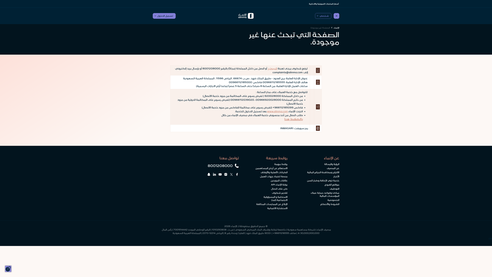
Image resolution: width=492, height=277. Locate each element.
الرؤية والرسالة (331, 164)
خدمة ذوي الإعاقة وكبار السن (323, 180)
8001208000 (220, 165)
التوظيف (334, 189)
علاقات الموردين (279, 180)
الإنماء (336, 28)
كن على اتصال (279, 189)
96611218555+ (281, 233)
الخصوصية (333, 200)
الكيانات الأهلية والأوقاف (274, 172)
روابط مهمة (281, 164)
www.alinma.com (277, 111)
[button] (323, 16)
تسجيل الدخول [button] (165, 16)
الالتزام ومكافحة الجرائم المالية (323, 172)
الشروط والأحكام (329, 204)
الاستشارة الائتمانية (277, 208)
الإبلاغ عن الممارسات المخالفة (272, 204)
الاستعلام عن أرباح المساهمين (271, 168)
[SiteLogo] (246, 16)
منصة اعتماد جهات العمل (274, 176)
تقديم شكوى (280, 193)
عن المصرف (333, 168)
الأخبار (336, 176)
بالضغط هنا (293, 119)
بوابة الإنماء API (279, 185)
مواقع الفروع (332, 185)
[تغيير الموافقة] (8, 269)
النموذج (272, 68)
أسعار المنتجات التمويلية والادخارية (324, 4)
